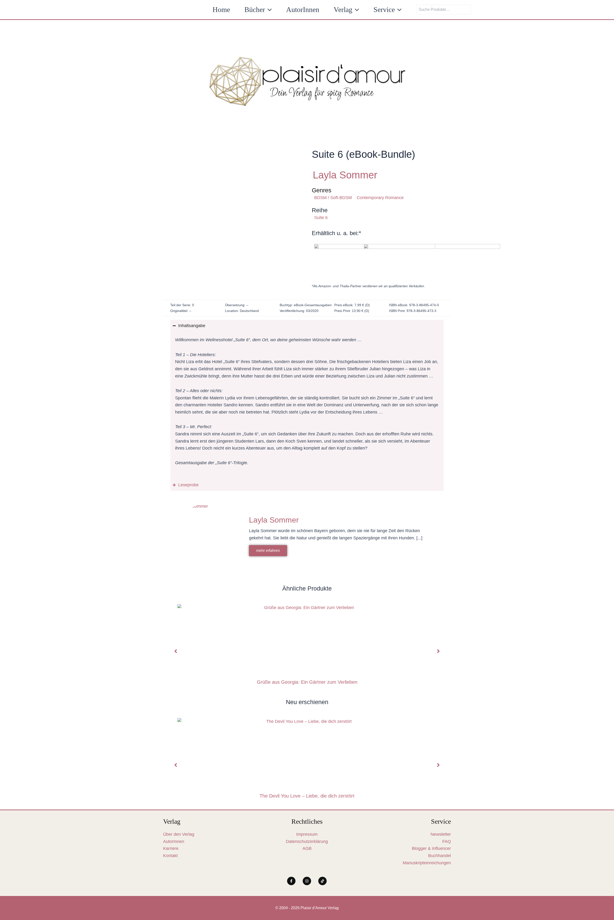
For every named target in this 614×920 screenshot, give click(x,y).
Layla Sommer (345, 175)
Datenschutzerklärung (307, 841)
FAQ (446, 841)
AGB (307, 848)
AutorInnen (173, 841)
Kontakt (170, 855)
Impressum (307, 834)
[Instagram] (307, 881)
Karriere (170, 848)
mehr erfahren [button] (268, 550)
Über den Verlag (178, 834)
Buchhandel (439, 855)
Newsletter (441, 834)
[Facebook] (291, 881)
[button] (268, 9)
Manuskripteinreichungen (427, 862)
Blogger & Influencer (431, 848)
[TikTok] (322, 881)
